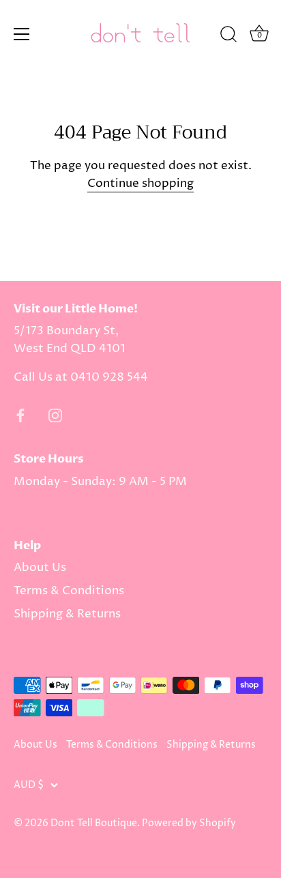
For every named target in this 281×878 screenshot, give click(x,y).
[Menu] (22, 34)
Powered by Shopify (189, 823)
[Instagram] (55, 415)
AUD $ (29, 785)
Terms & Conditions (69, 591)
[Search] (228, 36)
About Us (40, 567)
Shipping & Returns (67, 614)
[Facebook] (20, 415)
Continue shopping (140, 183)
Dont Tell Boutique (93, 823)
